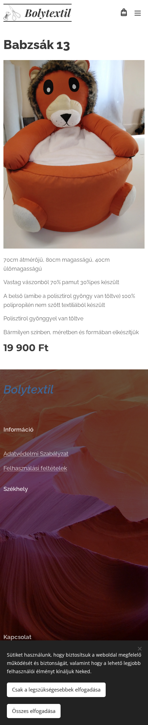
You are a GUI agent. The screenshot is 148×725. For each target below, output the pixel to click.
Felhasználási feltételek (35, 468)
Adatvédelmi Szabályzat (35, 453)
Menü (138, 13)
